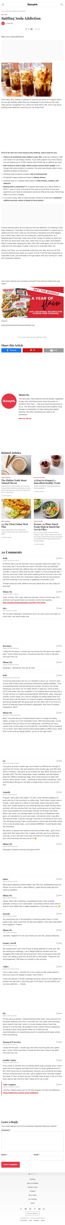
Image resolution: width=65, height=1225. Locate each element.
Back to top (33, 1173)
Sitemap (43, 1220)
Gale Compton (7, 495)
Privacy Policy (23, 1220)
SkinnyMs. (10, 23)
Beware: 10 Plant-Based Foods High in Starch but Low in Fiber (47, 527)
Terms (30, 1220)
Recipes (32, 1179)
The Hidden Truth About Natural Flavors (13, 481)
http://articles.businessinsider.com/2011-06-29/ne (24, 603)
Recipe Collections (39, 477)
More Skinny (25, 418)
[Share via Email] (31, 29)
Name (4, 1155)
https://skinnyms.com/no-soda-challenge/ (20, 1093)
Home (3, 11)
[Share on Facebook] (29, 29)
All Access (32, 1199)
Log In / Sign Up (32, 1213)
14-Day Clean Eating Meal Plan (14, 525)
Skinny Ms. (32, 4)
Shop (32, 1203)
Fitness (32, 1191)
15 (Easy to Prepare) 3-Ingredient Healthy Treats (47, 481)
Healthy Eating (5, 477)
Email (37, 1155)
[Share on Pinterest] (26, 29)
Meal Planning (5, 521)
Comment (6, 1130)
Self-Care (8, 11)
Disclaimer (36, 1220)
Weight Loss (32, 1187)
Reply (60, 558)
